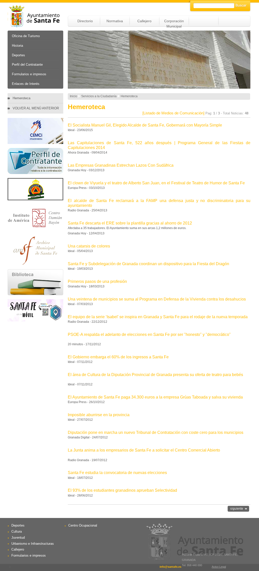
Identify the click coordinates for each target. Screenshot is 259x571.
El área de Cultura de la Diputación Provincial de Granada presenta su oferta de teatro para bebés (155, 375)
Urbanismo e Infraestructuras (32, 543)
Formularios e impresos (29, 74)
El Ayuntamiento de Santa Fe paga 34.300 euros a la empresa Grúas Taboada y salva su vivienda (155, 397)
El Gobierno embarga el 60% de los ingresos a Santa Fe (118, 357)
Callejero (144, 21)
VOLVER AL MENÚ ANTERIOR (36, 108)
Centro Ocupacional (82, 525)
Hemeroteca (21, 98)
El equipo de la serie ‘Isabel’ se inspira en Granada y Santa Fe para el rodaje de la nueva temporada (158, 317)
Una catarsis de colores (89, 246)
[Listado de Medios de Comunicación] (173, 113)
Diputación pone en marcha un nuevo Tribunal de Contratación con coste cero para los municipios (155, 432)
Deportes (18, 55)
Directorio (85, 21)
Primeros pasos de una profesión (97, 281)
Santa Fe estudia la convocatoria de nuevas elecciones (117, 472)
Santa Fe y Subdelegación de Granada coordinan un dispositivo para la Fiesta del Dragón (148, 264)
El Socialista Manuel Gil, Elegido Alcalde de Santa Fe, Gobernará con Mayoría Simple (145, 125)
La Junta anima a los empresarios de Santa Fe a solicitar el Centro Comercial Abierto (144, 450)
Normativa (114, 21)
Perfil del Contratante (27, 64)
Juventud (18, 537)
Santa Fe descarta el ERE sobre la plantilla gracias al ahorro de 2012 (130, 223)
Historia (17, 45)
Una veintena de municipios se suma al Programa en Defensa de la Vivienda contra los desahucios (157, 299)
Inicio (73, 96)
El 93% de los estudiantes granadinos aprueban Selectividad (122, 490)
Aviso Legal (219, 566)
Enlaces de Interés (25, 84)
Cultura (16, 531)
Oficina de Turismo (26, 36)
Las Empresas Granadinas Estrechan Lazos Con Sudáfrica (121, 165)
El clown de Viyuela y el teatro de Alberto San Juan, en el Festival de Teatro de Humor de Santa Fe (156, 183)
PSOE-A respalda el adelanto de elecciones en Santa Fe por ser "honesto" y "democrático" (149, 334)
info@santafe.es (170, 566)
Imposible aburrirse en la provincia (99, 415)
